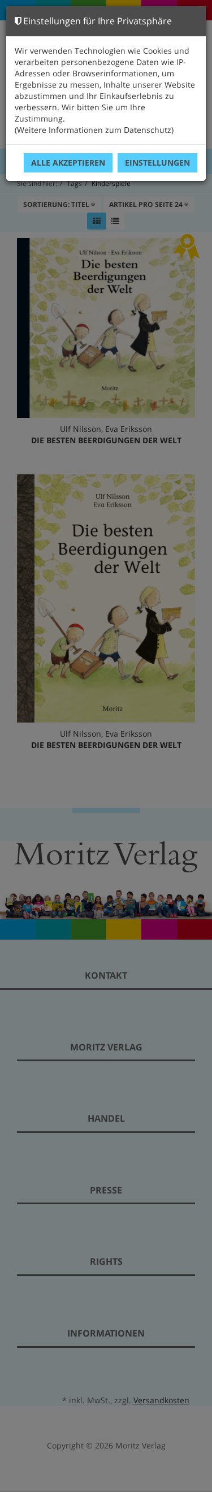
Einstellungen (157, 162)
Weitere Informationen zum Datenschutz (94, 129)
